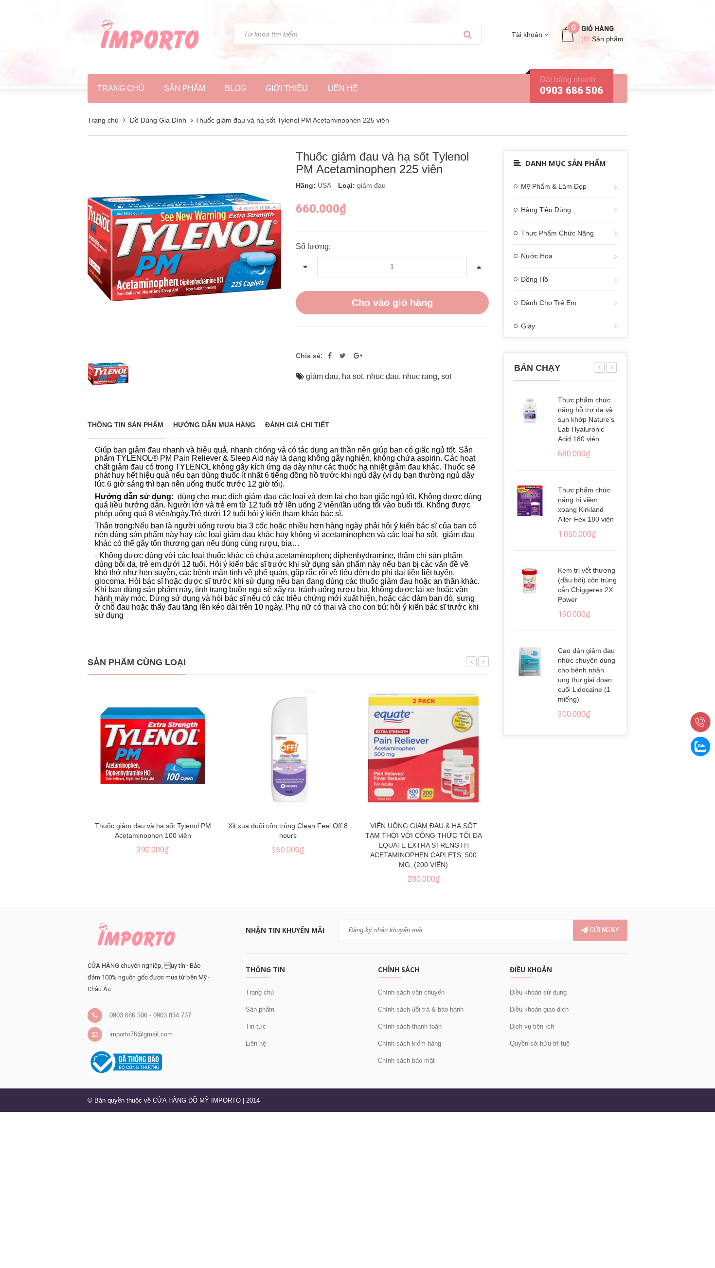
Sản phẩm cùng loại (137, 662)
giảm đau (322, 376)
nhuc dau (383, 376)
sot (446, 376)
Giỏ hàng (597, 29)
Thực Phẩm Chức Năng (557, 233)
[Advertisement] (292, 1188)
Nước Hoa (537, 256)
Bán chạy (537, 368)
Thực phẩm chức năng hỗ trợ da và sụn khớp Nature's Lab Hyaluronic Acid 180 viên (586, 419)
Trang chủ (260, 992)
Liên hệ (256, 1043)
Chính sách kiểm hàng (409, 1043)
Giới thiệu (287, 88)
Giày (528, 326)
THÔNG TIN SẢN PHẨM (125, 425)
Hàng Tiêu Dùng (546, 210)
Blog (235, 88)
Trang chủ (120, 88)
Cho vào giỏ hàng (392, 302)
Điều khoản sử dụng (538, 992)
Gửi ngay (603, 930)
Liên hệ (342, 88)
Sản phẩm (184, 88)
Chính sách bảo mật (406, 1060)
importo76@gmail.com (141, 1034)
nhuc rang (420, 376)
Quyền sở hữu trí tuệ (540, 1043)
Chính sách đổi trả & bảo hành (421, 1009)
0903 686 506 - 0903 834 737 (150, 1015)
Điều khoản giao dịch (539, 1009)
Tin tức (256, 1026)
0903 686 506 (571, 90)
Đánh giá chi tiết (297, 425)
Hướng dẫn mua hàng (214, 425)
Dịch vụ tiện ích (532, 1026)
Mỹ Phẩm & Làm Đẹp (554, 186)
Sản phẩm (260, 1009)
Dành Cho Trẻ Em (548, 303)
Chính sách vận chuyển (411, 992)
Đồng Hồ (534, 279)
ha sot (352, 376)
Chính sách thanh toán (410, 1026)
